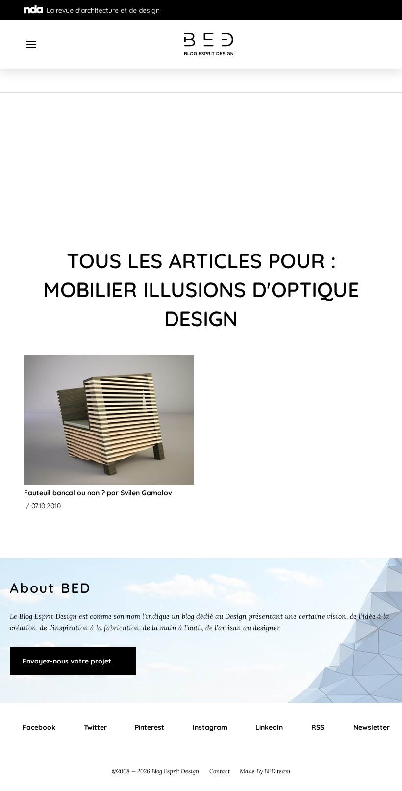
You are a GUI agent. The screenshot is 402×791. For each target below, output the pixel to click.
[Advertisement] (201, 166)
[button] (31, 44)
